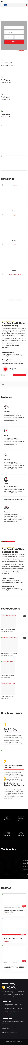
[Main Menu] (1, 5)
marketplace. (21, 50)
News (23, 905)
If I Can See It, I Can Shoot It (13, 939)
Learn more (7, 914)
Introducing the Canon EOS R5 (14, 967)
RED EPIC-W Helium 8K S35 (8, 629)
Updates (23, 934)
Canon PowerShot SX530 (7, 696)
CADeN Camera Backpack (8, 675)
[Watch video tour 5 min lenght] (6, 369)
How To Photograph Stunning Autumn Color (13, 1021)
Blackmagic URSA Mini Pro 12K (9, 653)
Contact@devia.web (11, 1013)
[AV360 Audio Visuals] (7, 5)
